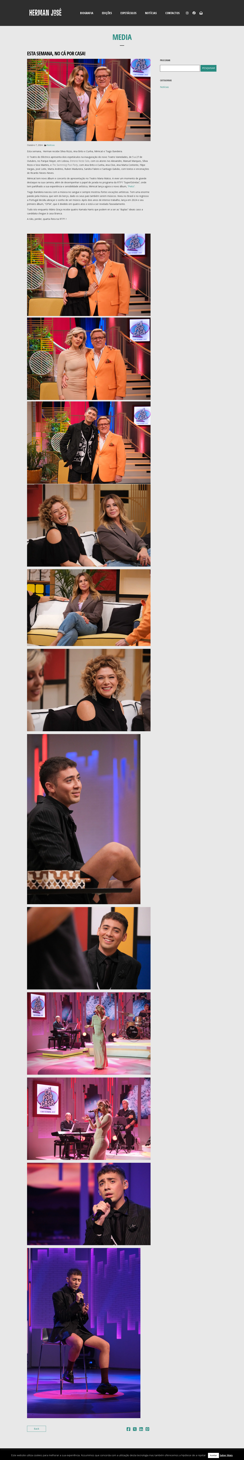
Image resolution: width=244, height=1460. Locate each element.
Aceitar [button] (213, 1455)
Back (36, 1428)
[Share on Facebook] (128, 1429)
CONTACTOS (172, 13)
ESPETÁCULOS (128, 13)
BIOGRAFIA (86, 13)
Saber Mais (226, 1455)
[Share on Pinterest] (147, 1429)
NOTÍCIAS (151, 13)
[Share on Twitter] (135, 1429)
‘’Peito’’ (131, 186)
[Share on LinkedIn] (141, 1429)
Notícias (51, 145)
